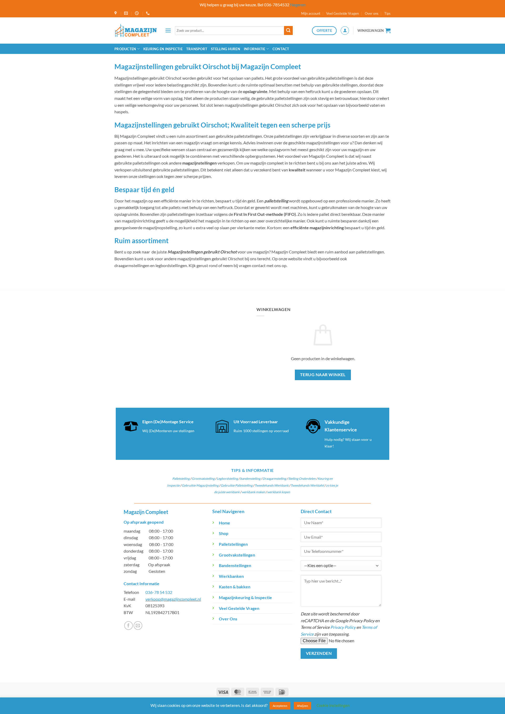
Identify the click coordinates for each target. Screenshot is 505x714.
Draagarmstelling (274, 479)
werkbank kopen (278, 492)
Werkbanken (231, 576)
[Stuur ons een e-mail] (138, 625)
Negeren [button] (298, 4)
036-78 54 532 (158, 592)
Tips (387, 13)
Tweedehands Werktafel (307, 485)
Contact (280, 49)
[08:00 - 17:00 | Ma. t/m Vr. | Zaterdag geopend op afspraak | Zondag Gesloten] (137, 13)
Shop (223, 533)
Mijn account (310, 13)
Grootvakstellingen (237, 554)
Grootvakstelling (203, 479)
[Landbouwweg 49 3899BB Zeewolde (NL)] (116, 13)
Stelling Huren (225, 49)
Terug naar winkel (323, 374)
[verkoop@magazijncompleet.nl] (126, 13)
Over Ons (228, 618)
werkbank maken (253, 492)
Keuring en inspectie (163, 49)
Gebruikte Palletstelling (236, 485)
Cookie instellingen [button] (333, 705)
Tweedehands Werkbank (272, 485)
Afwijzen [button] (302, 705)
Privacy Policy (343, 627)
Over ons (371, 13)
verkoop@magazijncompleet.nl (173, 598)
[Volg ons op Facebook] (128, 625)
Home (224, 522)
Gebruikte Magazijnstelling (200, 485)
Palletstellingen (233, 544)
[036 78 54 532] (148, 13)
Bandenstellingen (235, 565)
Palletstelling (181, 479)
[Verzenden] (288, 30)
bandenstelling (250, 479)
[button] (168, 30)
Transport (196, 49)
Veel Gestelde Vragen (342, 13)
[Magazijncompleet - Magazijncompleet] (135, 30)
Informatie (254, 49)
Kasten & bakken (234, 586)
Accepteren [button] (280, 705)
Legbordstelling (227, 479)
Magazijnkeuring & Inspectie (245, 597)
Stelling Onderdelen (302, 479)
